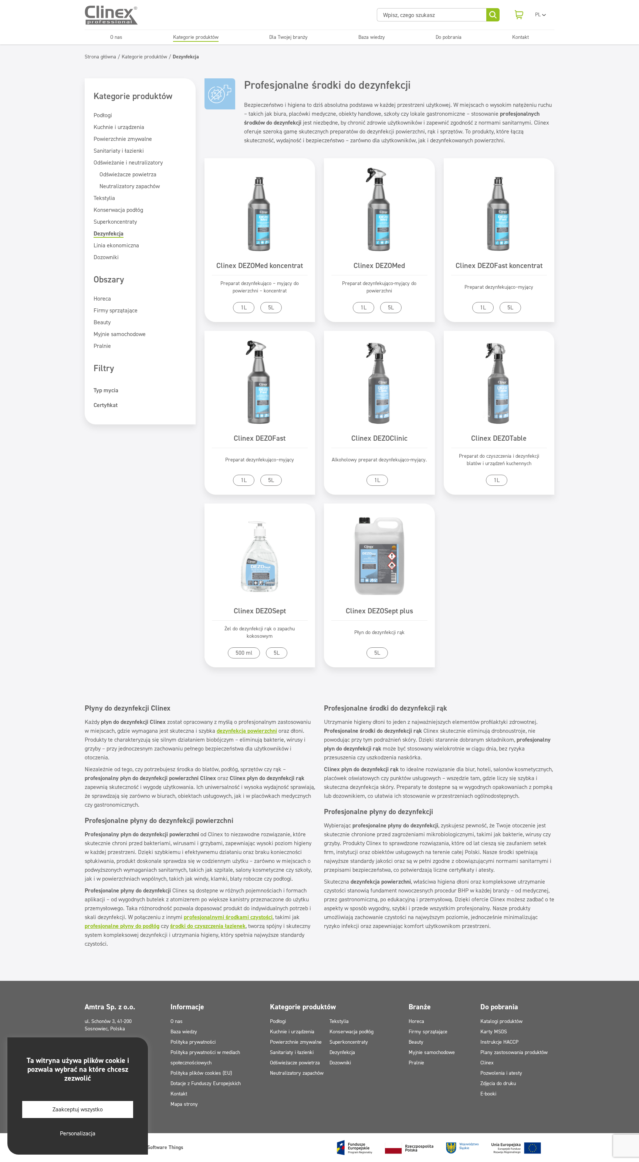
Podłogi (103, 115)
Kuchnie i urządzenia (119, 127)
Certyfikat (106, 405)
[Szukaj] (493, 14)
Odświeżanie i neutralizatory (128, 162)
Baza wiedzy (371, 37)
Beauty (102, 322)
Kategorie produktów (196, 37)
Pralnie (102, 346)
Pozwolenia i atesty (501, 1073)
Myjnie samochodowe (120, 334)
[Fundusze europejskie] (439, 1147)
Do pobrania (449, 37)
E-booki (488, 1093)
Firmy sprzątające (116, 310)
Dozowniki (106, 257)
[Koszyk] (518, 14)
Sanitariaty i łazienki (119, 151)
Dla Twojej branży (288, 37)
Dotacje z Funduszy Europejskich (205, 1083)
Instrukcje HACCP (499, 1042)
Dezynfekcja (109, 233)
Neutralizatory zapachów (129, 186)
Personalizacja (77, 1133)
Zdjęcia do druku (498, 1083)
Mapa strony (184, 1104)
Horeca (102, 298)
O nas (116, 37)
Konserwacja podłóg (118, 210)
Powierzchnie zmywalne (123, 139)
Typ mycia (106, 390)
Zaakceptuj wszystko (78, 1109)
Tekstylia (104, 198)
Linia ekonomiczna (116, 245)
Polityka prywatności (193, 1042)
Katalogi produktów (501, 1021)
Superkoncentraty (115, 222)
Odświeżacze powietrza (127, 174)
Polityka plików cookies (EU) (201, 1073)
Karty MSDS (493, 1031)
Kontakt (520, 37)
